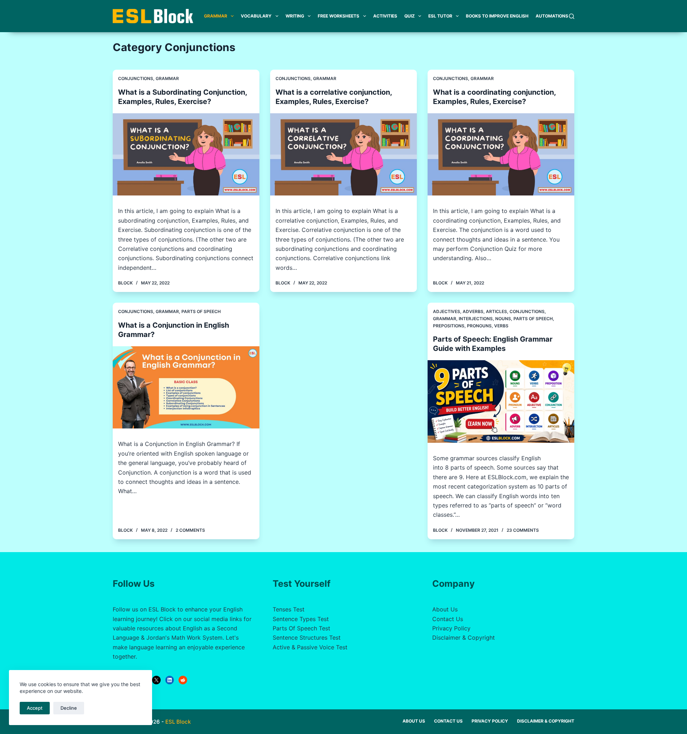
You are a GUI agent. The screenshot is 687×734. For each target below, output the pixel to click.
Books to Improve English (497, 16)
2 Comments (190, 530)
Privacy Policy (451, 628)
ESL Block (178, 721)
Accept (35, 708)
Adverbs (473, 311)
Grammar (215, 16)
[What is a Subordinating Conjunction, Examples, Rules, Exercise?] (186, 154)
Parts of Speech (201, 311)
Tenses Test (288, 609)
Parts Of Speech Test (301, 628)
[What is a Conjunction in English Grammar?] (186, 387)
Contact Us (447, 619)
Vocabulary (256, 16)
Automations (552, 16)
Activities (385, 16)
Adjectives (446, 311)
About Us (445, 609)
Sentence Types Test (301, 619)
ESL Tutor (440, 16)
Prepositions (448, 325)
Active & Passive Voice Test (310, 647)
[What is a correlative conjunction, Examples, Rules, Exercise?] (343, 154)
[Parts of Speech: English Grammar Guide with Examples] (501, 401)
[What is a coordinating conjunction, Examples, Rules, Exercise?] (501, 154)
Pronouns (479, 325)
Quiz (409, 16)
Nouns (503, 318)
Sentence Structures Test (307, 637)
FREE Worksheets (338, 16)
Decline (68, 708)
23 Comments (523, 530)
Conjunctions (135, 78)
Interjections (476, 318)
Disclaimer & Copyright (463, 637)
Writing (295, 16)
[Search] (571, 16)
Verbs (501, 325)
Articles (496, 311)
